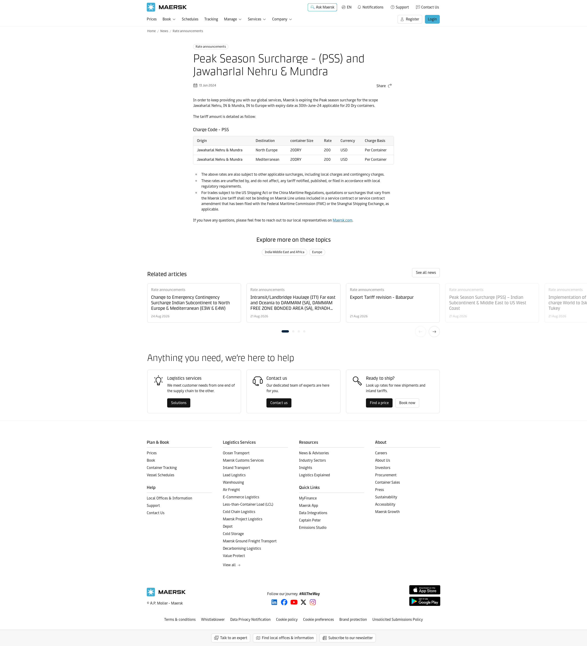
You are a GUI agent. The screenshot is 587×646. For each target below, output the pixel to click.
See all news (426, 272)
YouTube (294, 602)
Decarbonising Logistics (242, 548)
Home (151, 31)
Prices (152, 19)
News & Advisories (314, 453)
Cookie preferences (318, 619)
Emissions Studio (313, 527)
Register (412, 19)
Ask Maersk (325, 7)
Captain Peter (310, 520)
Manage (230, 19)
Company (279, 19)
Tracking (211, 19)
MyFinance (308, 498)
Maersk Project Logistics (242, 519)
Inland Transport (236, 468)
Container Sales (387, 482)
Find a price (379, 403)
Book (167, 19)
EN (349, 7)
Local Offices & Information (169, 498)
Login (432, 19)
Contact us (279, 403)
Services (254, 19)
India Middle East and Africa (284, 252)
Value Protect (234, 556)
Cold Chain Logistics (239, 512)
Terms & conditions (180, 619)
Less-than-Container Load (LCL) (248, 504)
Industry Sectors (312, 460)
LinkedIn (274, 602)
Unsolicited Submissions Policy (397, 619)
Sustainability (386, 497)
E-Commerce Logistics (241, 497)
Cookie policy (287, 619)
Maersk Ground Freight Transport (250, 541)
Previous (420, 331)
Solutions (178, 403)
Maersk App (308, 505)
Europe (317, 252)
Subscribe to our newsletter (350, 638)
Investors (382, 468)
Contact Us (430, 7)
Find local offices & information (288, 638)
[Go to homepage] (167, 7)
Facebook (284, 602)
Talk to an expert (233, 638)
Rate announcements (188, 31)
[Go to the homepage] (166, 595)
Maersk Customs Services (243, 460)
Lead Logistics (234, 475)
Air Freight (231, 490)
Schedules (190, 19)
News (164, 31)
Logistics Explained (314, 475)
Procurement (385, 475)
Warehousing (233, 482)
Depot (228, 526)
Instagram (312, 602)
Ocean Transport (236, 453)
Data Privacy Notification (250, 619)
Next (434, 331)
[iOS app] (424, 589)
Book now (407, 403)
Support (402, 7)
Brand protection (353, 619)
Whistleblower (213, 619)
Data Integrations (313, 513)
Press (379, 490)
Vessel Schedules (160, 475)
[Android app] (424, 601)
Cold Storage (233, 534)
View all (229, 565)
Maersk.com (342, 220)
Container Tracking (162, 468)
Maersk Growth (387, 512)
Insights (305, 468)
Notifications (370, 6)
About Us (382, 460)
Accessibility (385, 504)
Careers (381, 453)
